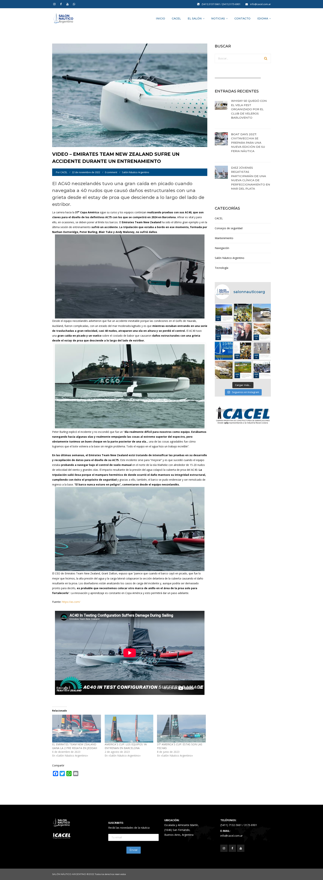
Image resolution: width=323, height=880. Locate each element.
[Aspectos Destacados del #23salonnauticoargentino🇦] (262, 370)
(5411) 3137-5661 (211, 4)
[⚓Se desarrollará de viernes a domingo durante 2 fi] (224, 370)
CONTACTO (242, 18)
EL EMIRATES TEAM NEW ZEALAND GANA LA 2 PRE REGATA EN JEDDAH (74, 746)
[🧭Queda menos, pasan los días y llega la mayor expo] (243, 313)
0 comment (111, 172)
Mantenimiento (224, 238)
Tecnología (221, 268)
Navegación (222, 248)
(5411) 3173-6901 (231, 4)
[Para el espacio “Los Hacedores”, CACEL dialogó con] (243, 332)
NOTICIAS (218, 18)
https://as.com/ (71, 602)
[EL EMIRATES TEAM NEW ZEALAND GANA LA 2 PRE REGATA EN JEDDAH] (76, 729)
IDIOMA (262, 18)
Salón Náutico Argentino (135, 172)
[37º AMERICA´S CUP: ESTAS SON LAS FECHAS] (181, 729)
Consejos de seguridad (228, 228)
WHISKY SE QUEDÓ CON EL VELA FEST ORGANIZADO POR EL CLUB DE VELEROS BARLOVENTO (249, 109)
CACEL (176, 18)
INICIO (160, 18)
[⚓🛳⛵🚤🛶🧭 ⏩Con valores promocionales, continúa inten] (224, 332)
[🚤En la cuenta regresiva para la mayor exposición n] (224, 351)
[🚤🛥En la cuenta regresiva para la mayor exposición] (262, 332)
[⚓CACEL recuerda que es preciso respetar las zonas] (262, 351)
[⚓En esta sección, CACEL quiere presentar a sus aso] (262, 313)
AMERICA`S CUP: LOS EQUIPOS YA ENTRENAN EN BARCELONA (126, 746)
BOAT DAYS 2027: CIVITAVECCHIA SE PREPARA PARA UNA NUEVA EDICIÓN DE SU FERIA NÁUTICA (248, 142)
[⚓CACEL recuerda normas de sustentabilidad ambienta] (224, 313)
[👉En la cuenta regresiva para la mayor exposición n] (243, 351)
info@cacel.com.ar (260, 4)
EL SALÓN (195, 18)
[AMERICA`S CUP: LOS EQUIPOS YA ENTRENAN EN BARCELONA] (129, 729)
